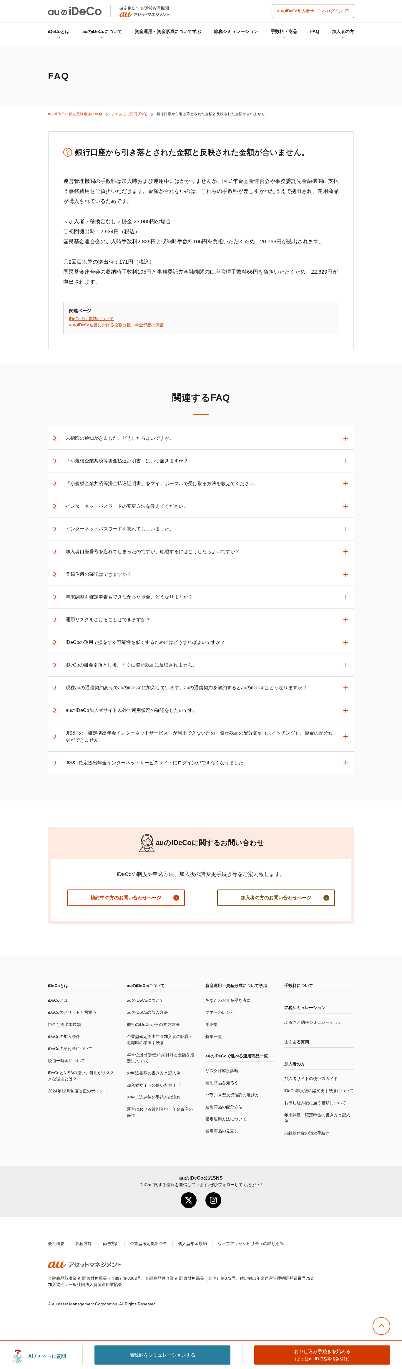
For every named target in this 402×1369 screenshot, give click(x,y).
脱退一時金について (66, 1060)
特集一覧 (213, 1036)
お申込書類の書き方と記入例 (153, 1073)
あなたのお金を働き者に (228, 1000)
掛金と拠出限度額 (64, 1024)
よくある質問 (296, 1041)
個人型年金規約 (192, 1243)
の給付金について (70, 1048)
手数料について (298, 985)
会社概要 (56, 1243)
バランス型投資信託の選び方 (232, 1094)
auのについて (102, 31)
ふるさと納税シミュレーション (313, 1022)
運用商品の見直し (221, 1131)
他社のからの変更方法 (153, 1024)
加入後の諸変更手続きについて (318, 1090)
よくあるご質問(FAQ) (129, 114)
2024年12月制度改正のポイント (77, 1091)
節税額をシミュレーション (162, 1355)
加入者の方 (343, 31)
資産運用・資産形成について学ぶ (168, 31)
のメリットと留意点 (72, 1012)
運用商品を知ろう (221, 1082)
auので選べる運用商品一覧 (236, 1056)
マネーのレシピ (219, 1012)
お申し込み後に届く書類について (315, 1102)
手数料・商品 (284, 31)
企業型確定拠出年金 (148, 1243)
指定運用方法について (226, 1119)
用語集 (211, 1024)
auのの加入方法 (147, 1012)
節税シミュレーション (236, 31)
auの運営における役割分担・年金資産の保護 (116, 325)
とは (58, 31)
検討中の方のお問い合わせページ (126, 897)
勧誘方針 (111, 1243)
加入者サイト (310, 11)
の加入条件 (64, 1036)
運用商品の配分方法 (223, 1107)
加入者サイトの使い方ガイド (153, 1085)
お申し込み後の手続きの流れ (153, 1097)
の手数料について (91, 318)
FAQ (314, 31)
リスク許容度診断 (221, 1070)
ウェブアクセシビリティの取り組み (251, 1243)
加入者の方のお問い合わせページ (276, 897)
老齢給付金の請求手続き (307, 1133)
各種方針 (83, 1243)
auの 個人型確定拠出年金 (75, 114)
